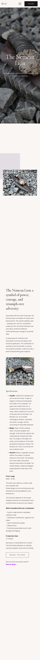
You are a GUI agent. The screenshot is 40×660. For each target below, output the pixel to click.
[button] (19, 3)
